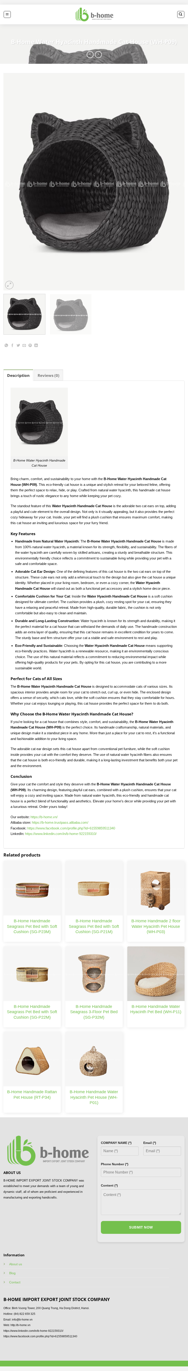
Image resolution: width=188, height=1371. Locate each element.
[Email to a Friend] (24, 346)
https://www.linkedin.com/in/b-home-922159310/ (61, 834)
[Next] (175, 181)
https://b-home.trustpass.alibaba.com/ (60, 822)
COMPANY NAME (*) (116, 1143)
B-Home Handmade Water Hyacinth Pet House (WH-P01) (94, 1097)
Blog (12, 1273)
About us (15, 1264)
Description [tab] (18, 375)
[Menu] (7, 14)
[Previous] (13, 181)
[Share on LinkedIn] (36, 346)
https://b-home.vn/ (44, 817)
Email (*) (149, 1143)
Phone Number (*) (114, 1164)
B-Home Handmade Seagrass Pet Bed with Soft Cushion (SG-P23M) (32, 926)
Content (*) (109, 1185)
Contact (14, 1282)
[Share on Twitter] (18, 346)
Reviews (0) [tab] (48, 375)
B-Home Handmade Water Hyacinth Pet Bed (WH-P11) (155, 1009)
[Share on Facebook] (12, 346)
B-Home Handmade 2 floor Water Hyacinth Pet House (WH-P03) (155, 926)
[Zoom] (9, 285)
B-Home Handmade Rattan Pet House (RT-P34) (32, 1094)
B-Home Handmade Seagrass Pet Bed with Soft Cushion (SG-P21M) (94, 926)
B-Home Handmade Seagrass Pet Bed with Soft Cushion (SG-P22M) (32, 1012)
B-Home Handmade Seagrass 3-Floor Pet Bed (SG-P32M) (94, 1012)
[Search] (180, 14)
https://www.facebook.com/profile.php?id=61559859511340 (71, 828)
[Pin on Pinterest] (30, 346)
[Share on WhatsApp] (6, 346)
